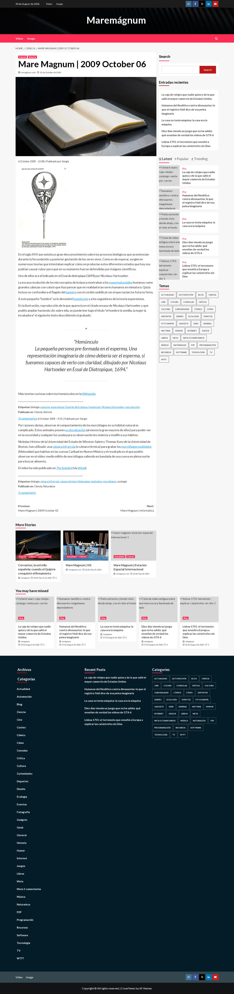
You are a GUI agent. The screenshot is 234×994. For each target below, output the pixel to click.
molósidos (96, 481)
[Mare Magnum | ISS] (85, 546)
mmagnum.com (28, 72)
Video (49, 3)
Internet (192, 331)
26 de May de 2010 (93, 569)
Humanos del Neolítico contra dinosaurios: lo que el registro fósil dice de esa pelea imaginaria (188, 109)
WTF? (164, 359)
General (207, 323)
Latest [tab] (166, 159)
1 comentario (27, 493)
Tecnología (198, 352)
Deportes (166, 316)
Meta (175, 338)
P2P (193, 345)
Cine (163, 302)
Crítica (203, 302)
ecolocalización (75, 430)
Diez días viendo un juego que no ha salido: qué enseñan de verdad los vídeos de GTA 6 (188, 133)
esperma (45, 407)
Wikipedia (88, 394)
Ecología (193, 316)
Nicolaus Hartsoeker (113, 407)
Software (181, 352)
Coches (174, 302)
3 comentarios (27, 418)
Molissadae (84, 481)
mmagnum (25, 578)
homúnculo (80, 299)
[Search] (216, 39)
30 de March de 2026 (42, 578)
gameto (71, 292)
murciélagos (109, 481)
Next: (137, 508)
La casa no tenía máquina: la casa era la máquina (184, 122)
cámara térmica (68, 481)
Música (165, 345)
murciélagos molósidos (136, 446)
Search (164, 56)
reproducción (132, 407)
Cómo (210, 309)
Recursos (166, 352)
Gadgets (183, 323)
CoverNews (128, 988)
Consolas (188, 302)
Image (59, 3)
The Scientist (64, 468)
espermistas (57, 407)
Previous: (38, 508)
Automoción (186, 295)
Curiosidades (45, 556)
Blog (184, 168)
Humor (179, 331)
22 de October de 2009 (50, 72)
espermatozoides (120, 282)
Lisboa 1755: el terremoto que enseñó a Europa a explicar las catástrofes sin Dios (186, 143)
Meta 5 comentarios (193, 338)
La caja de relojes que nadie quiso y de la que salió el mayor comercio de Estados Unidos (188, 96)
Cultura (32, 556)
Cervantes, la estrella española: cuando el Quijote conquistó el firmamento (37, 569)
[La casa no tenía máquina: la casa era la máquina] (169, 220)
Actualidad (72, 556)
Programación (208, 345)
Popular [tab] (182, 159)
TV (211, 352)
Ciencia (22, 57)
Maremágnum (116, 20)
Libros (164, 338)
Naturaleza (180, 345)
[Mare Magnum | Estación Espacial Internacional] (133, 546)
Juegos (205, 331)
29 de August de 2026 (30, 645)
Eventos (208, 316)
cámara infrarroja (63, 446)
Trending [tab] (200, 159)
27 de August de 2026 (71, 645)
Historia (32, 57)
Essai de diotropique (76, 407)
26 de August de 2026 (194, 645)
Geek (195, 323)
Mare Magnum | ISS (78, 565)
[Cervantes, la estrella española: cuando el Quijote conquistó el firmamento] (38, 546)
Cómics (198, 309)
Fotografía (167, 323)
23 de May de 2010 (141, 574)
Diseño (179, 316)
